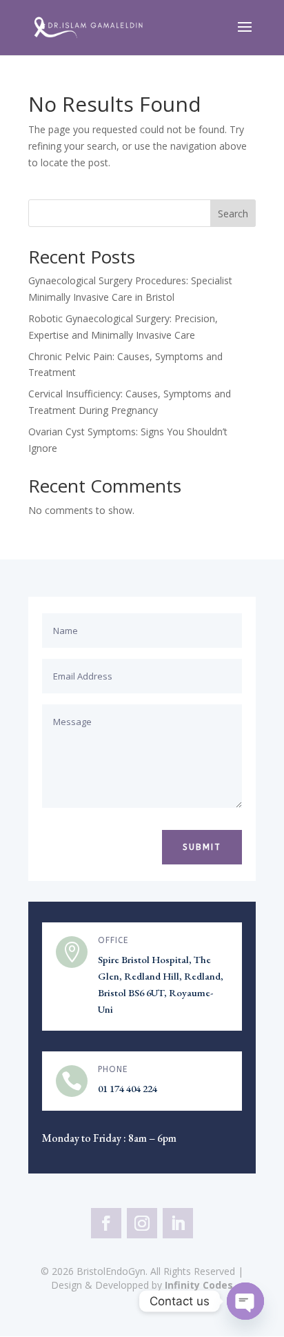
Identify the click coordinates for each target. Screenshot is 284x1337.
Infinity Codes (199, 1284)
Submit (202, 847)
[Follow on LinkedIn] (178, 1223)
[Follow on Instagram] (142, 1223)
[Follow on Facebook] (106, 1223)
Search (233, 213)
